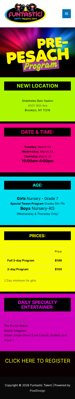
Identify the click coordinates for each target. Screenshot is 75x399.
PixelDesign (37, 390)
